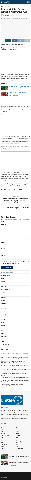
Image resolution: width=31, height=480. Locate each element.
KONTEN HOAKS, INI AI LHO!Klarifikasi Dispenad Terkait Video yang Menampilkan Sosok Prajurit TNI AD (18, 94)
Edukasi (3, 281)
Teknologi (4, 333)
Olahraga (3, 308)
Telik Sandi (4, 336)
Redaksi (7, 15)
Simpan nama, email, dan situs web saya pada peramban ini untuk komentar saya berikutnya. (16, 262)
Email (3, 248)
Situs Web (3, 255)
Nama (3, 242)
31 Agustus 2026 (12, 89)
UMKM (2, 341)
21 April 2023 (14, 15)
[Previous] (14, 101)
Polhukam (4, 314)
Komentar (4, 224)
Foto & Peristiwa (5, 289)
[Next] (17, 101)
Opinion (3, 311)
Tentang (2, 475)
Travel (3, 339)
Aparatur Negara (8, 6)
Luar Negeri (4, 303)
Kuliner (3, 300)
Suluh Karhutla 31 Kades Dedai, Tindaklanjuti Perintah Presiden (15, 377)
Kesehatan (4, 297)
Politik (3, 317)
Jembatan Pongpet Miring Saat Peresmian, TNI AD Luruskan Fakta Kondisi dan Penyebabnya (19, 87)
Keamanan (4, 295)
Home (2, 6)
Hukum (3, 292)
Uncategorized (5, 344)
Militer (3, 306)
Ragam (3, 325)
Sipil (2, 328)
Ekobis (3, 284)
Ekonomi (3, 286)
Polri (2, 322)
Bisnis (2, 278)
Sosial (3, 330)
